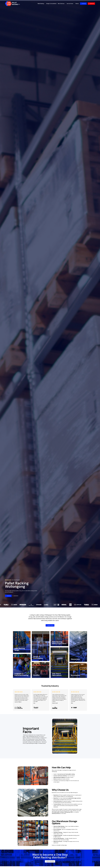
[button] (41, 3)
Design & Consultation (51, 3)
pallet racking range (62, 845)
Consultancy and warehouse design (61, 780)
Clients (77, 3)
